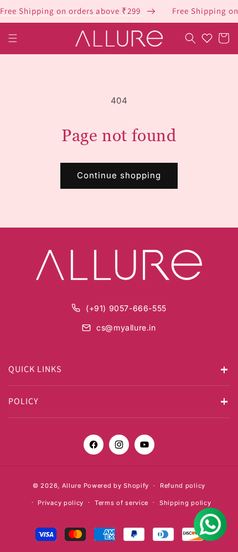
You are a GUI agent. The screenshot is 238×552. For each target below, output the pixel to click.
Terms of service (121, 503)
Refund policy (182, 485)
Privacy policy (61, 503)
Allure (71, 485)
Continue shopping (119, 175)
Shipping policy (185, 503)
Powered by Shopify (116, 485)
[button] (12, 38)
